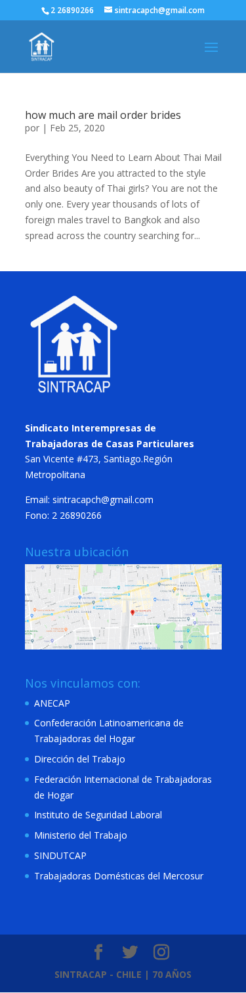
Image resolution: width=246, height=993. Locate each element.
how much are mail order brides (103, 115)
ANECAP (52, 703)
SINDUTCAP (60, 855)
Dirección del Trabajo (79, 759)
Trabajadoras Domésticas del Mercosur (118, 876)
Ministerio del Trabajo (80, 835)
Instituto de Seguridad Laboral (98, 814)
